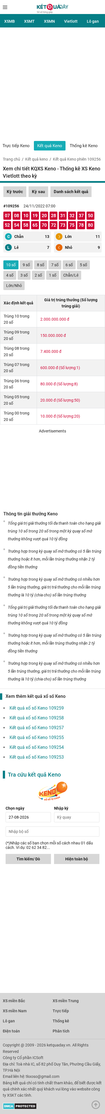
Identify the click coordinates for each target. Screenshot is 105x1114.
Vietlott (71, 21)
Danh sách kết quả (71, 191)
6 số (69, 265)
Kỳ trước (15, 191)
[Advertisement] (52, 85)
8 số (40, 265)
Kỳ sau (38, 191)
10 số (11, 265)
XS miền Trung (66, 1001)
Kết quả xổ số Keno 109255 (37, 737)
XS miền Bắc (14, 1001)
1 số (52, 275)
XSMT (29, 21)
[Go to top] (97, 1106)
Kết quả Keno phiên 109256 (77, 159)
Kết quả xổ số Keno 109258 (37, 718)
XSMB (9, 21)
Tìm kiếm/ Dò (28, 859)
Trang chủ (11, 159)
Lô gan (93, 21)
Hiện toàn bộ (76, 859)
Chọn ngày (15, 808)
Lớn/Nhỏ (14, 285)
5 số (83, 265)
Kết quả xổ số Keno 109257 (37, 727)
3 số (24, 275)
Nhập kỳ (61, 808)
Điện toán (11, 1031)
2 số (38, 275)
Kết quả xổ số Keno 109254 (37, 747)
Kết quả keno (36, 159)
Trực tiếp (61, 1011)
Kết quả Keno (49, 145)
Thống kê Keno (84, 145)
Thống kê (61, 1021)
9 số (26, 265)
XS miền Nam (15, 1011)
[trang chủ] (52, 12)
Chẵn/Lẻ (70, 275)
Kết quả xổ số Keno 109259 (37, 708)
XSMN (49, 21)
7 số (55, 265)
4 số (9, 275)
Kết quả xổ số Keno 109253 (37, 757)
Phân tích (61, 1031)
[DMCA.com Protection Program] (20, 1108)
